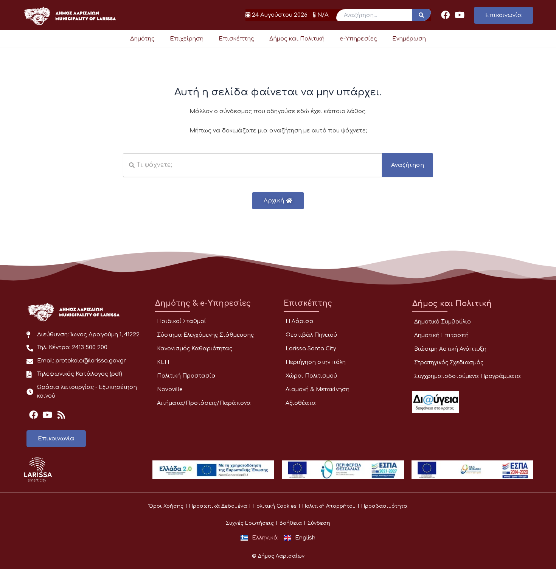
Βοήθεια (291, 523)
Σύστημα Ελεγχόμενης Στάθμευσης (205, 335)
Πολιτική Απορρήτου (329, 506)
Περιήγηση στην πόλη (316, 362)
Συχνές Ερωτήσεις (250, 523)
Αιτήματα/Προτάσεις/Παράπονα (204, 403)
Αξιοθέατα (301, 403)
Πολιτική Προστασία (186, 376)
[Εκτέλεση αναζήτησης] (421, 15)
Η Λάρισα (300, 321)
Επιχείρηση (186, 39)
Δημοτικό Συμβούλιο (442, 322)
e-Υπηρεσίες (358, 39)
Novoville (169, 389)
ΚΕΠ (163, 362)
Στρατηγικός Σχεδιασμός (448, 362)
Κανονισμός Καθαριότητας (194, 348)
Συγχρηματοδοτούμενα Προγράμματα (467, 376)
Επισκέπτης (236, 39)
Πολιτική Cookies (275, 506)
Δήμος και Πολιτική (297, 39)
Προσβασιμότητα (384, 506)
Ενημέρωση (409, 39)
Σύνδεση (319, 523)
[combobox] (252, 165)
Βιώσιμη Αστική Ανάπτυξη (450, 349)
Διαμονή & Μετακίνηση (317, 389)
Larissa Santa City (311, 348)
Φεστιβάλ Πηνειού (311, 335)
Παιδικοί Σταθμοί (181, 321)
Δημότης (142, 39)
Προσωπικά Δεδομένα (218, 506)
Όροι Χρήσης (166, 506)
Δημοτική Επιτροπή (441, 335)
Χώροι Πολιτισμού (311, 376)
